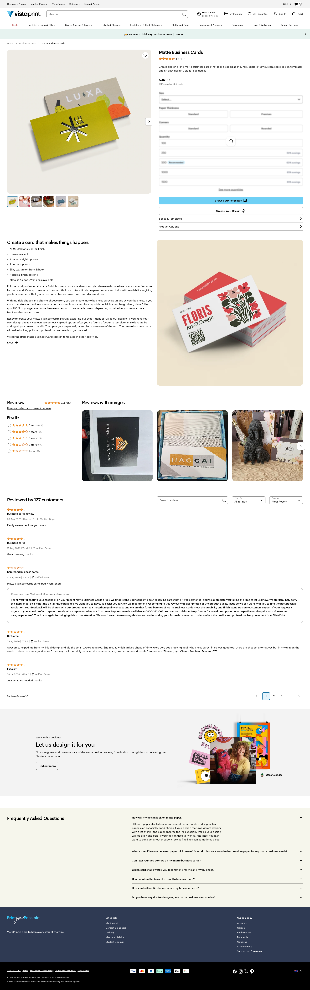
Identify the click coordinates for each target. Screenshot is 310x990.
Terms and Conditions (65, 970)
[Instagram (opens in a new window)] (241, 971)
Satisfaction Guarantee (249, 951)
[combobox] (115, 14)
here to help (29, 931)
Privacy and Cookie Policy (41, 970)
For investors (244, 932)
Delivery (110, 932)
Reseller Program (39, 4)
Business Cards (27, 43)
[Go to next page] (299, 696)
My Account (112, 923)
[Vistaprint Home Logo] (24, 14)
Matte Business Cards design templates (51, 336)
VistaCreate (58, 4)
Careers (241, 927)
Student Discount (115, 941)
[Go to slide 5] (61, 201)
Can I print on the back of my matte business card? (163, 878)
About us (242, 923)
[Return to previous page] (256, 696)
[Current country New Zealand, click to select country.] (298, 971)
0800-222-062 (14, 970)
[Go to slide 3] (36, 201)
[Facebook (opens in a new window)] (235, 971)
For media (242, 937)
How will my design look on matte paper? (157, 817)
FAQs (10, 342)
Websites (242, 941)
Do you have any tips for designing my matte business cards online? (173, 897)
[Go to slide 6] (73, 201)
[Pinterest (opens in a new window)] (252, 972)
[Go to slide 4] (48, 201)
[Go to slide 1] (12, 201)
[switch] (295, 4)
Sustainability (244, 946)
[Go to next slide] (305, 34)
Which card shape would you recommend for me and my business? (173, 869)
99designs (74, 4)
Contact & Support (116, 927)
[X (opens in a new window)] (246, 971)
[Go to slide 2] (24, 201)
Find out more (47, 765)
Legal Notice (83, 970)
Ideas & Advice (92, 4)
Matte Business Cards (53, 43)
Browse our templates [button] (228, 200)
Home (10, 43)
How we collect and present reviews (29, 408)
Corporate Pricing (16, 4)
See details (199, 70)
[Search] (184, 14)
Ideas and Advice (115, 937)
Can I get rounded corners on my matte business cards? (166, 860)
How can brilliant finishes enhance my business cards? (165, 888)
